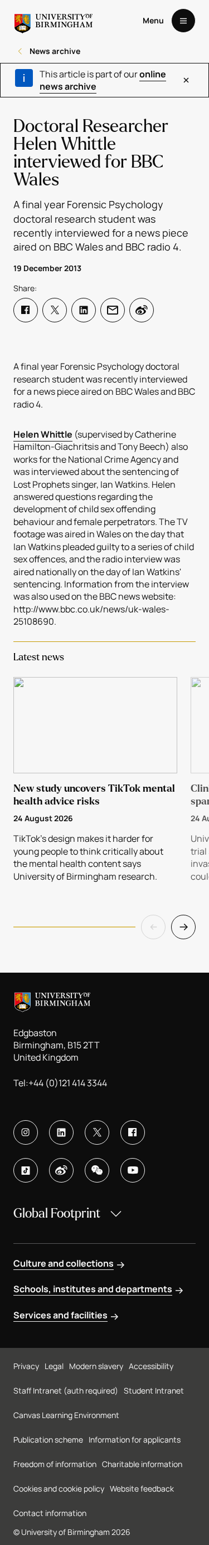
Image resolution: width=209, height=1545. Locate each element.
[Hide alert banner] (186, 80)
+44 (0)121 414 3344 (67, 1083)
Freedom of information (54, 1464)
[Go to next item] (183, 927)
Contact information (49, 1513)
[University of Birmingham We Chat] (97, 1170)
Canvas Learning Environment (66, 1415)
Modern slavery (96, 1366)
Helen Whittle (42, 434)
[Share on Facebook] (25, 310)
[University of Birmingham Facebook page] (132, 1132)
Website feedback (142, 1488)
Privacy (26, 1366)
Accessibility (151, 1366)
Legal (54, 1366)
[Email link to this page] (112, 310)
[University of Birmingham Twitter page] (97, 1132)
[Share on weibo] (141, 310)
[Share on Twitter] (54, 310)
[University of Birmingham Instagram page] (25, 1132)
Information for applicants (135, 1439)
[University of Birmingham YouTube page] (132, 1170)
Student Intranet (154, 1390)
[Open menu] (183, 20)
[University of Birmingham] (53, 21)
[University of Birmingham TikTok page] (25, 1170)
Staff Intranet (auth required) (65, 1390)
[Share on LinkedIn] (83, 310)
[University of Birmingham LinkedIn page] (61, 1132)
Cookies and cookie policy (58, 1488)
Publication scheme (48, 1439)
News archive (55, 51)
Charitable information (142, 1464)
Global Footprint (56, 1213)
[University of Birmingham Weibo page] (61, 1170)
